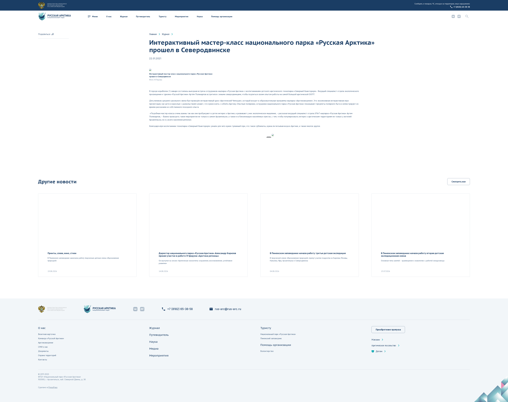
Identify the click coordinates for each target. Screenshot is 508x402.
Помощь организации (221, 16)
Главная (153, 34)
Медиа (153, 348)
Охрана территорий (47, 355)
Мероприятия (181, 16)
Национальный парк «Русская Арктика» (278, 334)
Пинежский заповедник (271, 338)
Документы (43, 351)
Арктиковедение (45, 342)
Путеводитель (143, 16)
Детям (379, 351)
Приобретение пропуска (388, 329)
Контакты (42, 359)
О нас (109, 16)
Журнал (124, 16)
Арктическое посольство (383, 345)
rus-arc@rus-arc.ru (228, 309)
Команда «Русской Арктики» (51, 338)
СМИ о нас (43, 346)
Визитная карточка (46, 334)
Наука (200, 16)
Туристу (162, 16)
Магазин (375, 339)
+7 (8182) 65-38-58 (461, 7)
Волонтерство (267, 351)
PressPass (52, 387)
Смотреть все (459, 181)
